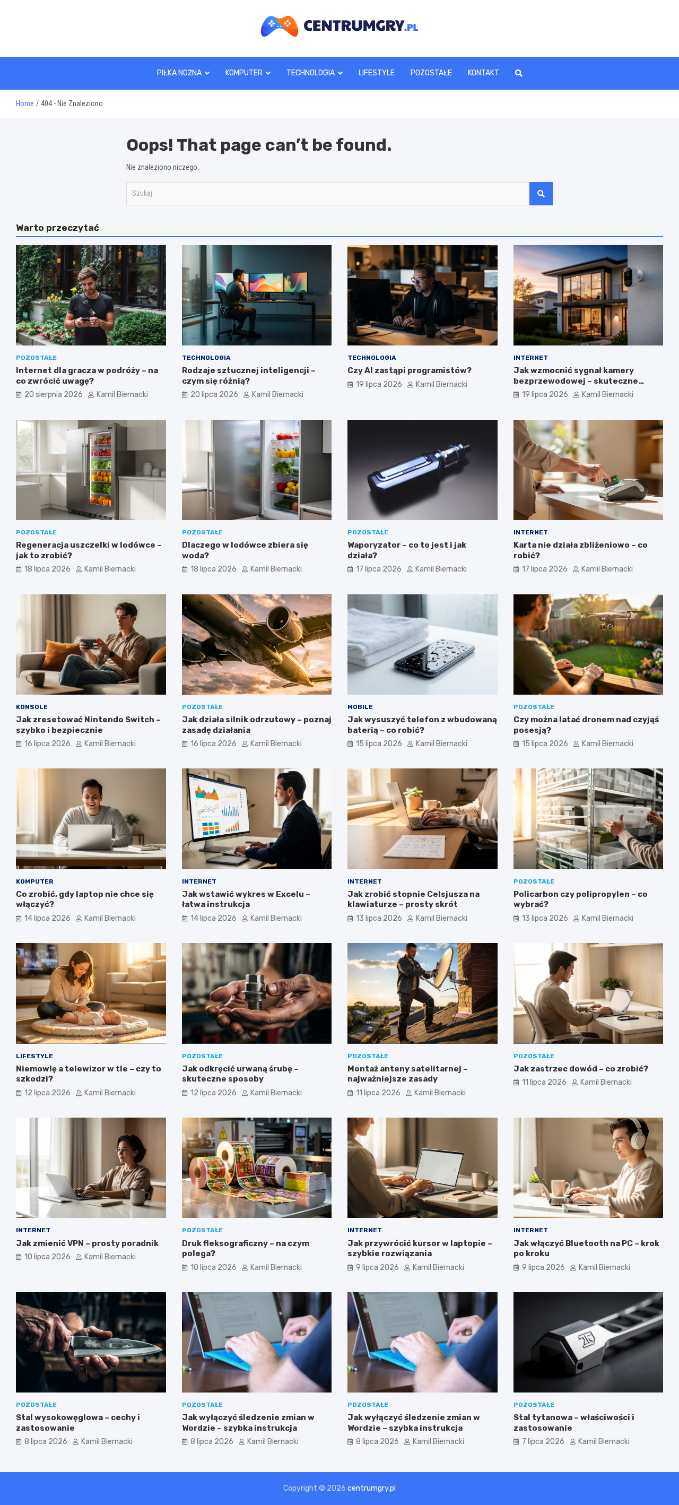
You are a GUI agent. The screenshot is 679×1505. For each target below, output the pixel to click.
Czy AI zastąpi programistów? (409, 370)
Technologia (310, 72)
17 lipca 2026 (379, 569)
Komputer (244, 72)
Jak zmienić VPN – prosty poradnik (87, 1243)
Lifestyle (377, 72)
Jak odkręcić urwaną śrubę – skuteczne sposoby (240, 1074)
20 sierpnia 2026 (53, 394)
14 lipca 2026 (47, 918)
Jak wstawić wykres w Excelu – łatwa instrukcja (246, 899)
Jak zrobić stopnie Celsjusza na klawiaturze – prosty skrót (413, 899)
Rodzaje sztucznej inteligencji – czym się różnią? (249, 376)
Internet (530, 357)
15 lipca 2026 (379, 743)
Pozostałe (431, 72)
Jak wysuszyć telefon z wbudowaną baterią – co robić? (422, 725)
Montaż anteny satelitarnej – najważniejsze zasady (407, 1074)
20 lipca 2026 (214, 394)
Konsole (32, 707)
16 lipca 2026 (47, 743)
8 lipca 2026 (45, 1441)
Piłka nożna (179, 72)
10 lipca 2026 (47, 1256)
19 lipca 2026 (379, 384)
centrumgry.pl (371, 1488)
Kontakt (483, 72)
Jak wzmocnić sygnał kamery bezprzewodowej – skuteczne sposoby (575, 381)
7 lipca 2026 (543, 1441)
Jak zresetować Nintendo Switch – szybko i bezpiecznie (88, 725)
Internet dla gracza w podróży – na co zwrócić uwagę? (87, 376)
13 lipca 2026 (379, 918)
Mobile (360, 707)
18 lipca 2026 (47, 569)
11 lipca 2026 (378, 1092)
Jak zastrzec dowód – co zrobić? (580, 1069)
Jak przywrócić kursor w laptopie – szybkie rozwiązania (419, 1249)
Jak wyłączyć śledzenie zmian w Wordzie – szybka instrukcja (248, 1423)
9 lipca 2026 (377, 1267)
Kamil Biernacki (122, 394)
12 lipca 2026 (47, 1092)
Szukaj (541, 193)
